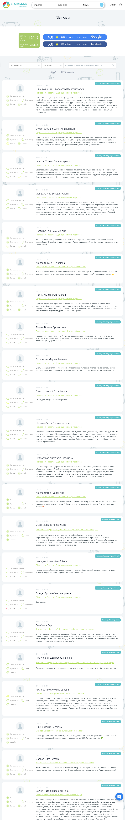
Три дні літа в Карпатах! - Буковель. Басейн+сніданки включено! (65, 629)
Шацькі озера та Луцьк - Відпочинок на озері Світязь (60, 693)
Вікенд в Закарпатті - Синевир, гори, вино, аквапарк (59, 731)
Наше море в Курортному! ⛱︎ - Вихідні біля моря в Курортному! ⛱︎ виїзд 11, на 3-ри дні (75, 662)
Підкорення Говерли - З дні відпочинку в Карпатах (59, 93)
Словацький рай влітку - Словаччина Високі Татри (59, 795)
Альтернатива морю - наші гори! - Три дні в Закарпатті (61, 267)
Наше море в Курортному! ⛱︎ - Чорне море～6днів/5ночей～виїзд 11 (67, 530)
